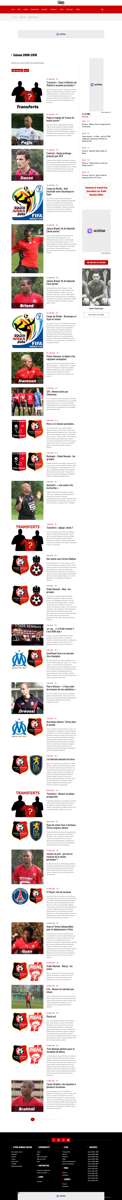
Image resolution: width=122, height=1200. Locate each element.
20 (57, 420)
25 (57, 756)
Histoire (64, 1154)
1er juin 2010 (51, 353)
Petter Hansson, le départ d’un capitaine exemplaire (61, 358)
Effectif (64, 1172)
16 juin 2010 (50, 225)
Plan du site (14, 1161)
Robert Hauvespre (96, 308)
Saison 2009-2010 (93, 1163)
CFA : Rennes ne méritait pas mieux (60, 990)
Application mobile (16, 1166)
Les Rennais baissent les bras (61, 759)
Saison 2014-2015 (93, 1175)
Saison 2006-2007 (93, 1156)
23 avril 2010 (51, 923)
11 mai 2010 (50, 482)
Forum (38, 1151)
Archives (45, 9)
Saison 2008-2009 (93, 1161)
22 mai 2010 (50, 388)
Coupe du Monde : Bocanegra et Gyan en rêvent (61, 318)
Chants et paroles (42, 1172)
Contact (13, 1156)
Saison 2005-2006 (93, 1154)
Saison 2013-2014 (93, 1173)
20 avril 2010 (51, 963)
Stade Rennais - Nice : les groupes (59, 590)
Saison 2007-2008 (93, 1159)
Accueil (14, 17)
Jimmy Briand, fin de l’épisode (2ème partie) (61, 230)
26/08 (84, 133)
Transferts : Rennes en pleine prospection (60, 795)
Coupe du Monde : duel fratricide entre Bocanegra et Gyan (60, 191)
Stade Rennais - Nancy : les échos (60, 967)
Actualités (65, 1175)
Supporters (35, 9)
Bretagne (70, 9)
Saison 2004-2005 (93, 1151)
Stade (64, 1159)
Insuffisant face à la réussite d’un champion (60, 655)
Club (13, 9)
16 (57, 586)
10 (58, 278)
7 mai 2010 (50, 625)
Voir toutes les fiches (96, 315)
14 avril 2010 (51, 1081)
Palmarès (65, 1156)
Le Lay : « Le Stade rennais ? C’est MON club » (60, 630)
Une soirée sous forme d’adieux (61, 558)
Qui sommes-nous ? (17, 1151)
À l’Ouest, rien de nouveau (59, 892)
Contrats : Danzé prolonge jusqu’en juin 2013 (59, 155)
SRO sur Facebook (42, 1156)
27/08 (84, 121)
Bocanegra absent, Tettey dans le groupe (61, 723)
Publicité (14, 1154)
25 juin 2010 (51, 114)
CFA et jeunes (17, 70)
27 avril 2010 (51, 850)
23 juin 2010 (51, 185)
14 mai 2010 (50, 453)
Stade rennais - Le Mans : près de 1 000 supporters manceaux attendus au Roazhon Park (96, 138)
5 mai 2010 (50, 650)
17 (56, 555)
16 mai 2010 (50, 420)
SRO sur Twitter (41, 1159)
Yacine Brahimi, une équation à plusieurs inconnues (61, 1085)
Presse (13, 1159)
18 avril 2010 (51, 986)
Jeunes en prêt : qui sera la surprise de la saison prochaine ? (59, 856)
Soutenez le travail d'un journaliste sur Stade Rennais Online (96, 191)
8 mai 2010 (50, 586)
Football (39, 1181)
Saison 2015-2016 (93, 1178)
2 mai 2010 (50, 756)
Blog (38, 1154)
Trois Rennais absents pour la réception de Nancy (60, 1050)
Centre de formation (68, 1163)
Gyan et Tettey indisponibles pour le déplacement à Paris (60, 928)
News (38, 1161)
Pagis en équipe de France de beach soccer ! (60, 119)
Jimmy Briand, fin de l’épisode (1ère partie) (61, 282)
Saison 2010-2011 (93, 1166)
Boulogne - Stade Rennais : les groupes (61, 458)
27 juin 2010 (51, 79)
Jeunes (25, 9)
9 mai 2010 (50, 555)
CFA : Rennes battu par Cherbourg (57, 393)
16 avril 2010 (51, 1046)
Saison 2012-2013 (93, 1171)
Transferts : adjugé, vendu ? (60, 527)
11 (58, 353)
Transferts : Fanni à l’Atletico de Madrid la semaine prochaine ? (62, 84)
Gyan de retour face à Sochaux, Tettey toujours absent (61, 826)
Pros (19, 9)
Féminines (53, 9)
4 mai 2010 (50, 718)
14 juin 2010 (50, 278)
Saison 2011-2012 (93, 1168)
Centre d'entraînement (69, 1161)
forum (78, 9)
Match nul (51, 1016)
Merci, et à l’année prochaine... (61, 423)
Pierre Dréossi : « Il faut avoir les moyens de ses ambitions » (61, 688)
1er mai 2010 (50, 790)
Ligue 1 (62, 9)
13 (57, 453)
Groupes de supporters (43, 1170)
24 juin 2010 (51, 150)
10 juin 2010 (50, 313)
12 (57, 683)
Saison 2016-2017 (93, 1180)
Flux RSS (13, 1163)
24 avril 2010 (51, 889)
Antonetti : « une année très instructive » (60, 486)
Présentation (66, 1151)
